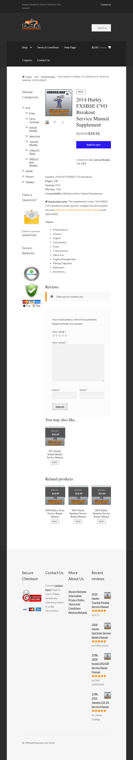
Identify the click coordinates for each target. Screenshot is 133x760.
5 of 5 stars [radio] (65, 335)
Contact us (106, 4)
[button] (67, 94)
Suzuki (29, 170)
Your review (59, 342)
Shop (25, 47)
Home (29, 76)
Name (56, 389)
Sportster (34, 136)
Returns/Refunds (77, 612)
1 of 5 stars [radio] (53, 335)
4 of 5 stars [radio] (62, 335)
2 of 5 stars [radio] (56, 335)
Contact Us (43, 60)
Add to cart (93, 144)
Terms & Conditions (48, 47)
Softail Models (48, 76)
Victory (30, 176)
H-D (36, 76)
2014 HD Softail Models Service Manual (77, 209)
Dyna (32, 113)
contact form (29, 234)
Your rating (59, 331)
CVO (83, 163)
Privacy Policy (76, 599)
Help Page (70, 47)
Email (83, 389)
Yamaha (30, 182)
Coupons (27, 60)
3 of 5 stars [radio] (59, 335)
